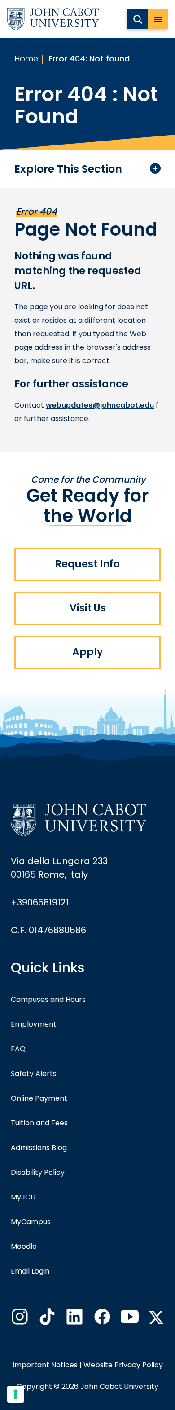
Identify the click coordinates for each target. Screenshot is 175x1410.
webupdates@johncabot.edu (100, 405)
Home (26, 58)
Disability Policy (38, 1172)
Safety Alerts (34, 1073)
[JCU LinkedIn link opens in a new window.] (74, 1319)
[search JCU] (137, 19)
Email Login (30, 1271)
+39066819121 (40, 902)
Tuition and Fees (39, 1123)
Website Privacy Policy (123, 1365)
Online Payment (39, 1098)
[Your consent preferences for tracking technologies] (15, 1394)
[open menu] (158, 19)
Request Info (87, 564)
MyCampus (31, 1222)
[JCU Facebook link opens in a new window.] (101, 1319)
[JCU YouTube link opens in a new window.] (129, 1319)
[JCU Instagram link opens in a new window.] (19, 1319)
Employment (34, 1024)
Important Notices (45, 1365)
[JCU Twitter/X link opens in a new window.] (156, 1317)
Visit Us (88, 608)
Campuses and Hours (48, 999)
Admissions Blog (39, 1147)
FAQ (18, 1049)
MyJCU (23, 1197)
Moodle (24, 1246)
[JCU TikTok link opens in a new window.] (46, 1319)
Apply (87, 652)
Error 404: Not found (89, 58)
